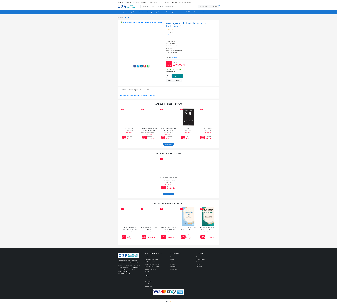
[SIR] (188, 117)
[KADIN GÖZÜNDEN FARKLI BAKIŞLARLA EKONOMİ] (208, 216)
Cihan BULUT (148, 231)
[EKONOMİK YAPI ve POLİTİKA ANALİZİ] (149, 216)
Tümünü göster (169, 144)
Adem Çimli (188, 130)
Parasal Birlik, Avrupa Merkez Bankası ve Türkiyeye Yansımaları (149, 130)
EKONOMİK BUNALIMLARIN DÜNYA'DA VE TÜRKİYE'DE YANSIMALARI (168, 230)
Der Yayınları (168, 184)
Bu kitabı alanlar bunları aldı (168, 203)
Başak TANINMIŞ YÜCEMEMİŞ (148, 132)
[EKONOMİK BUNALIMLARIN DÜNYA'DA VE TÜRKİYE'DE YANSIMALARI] (168, 216)
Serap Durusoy (188, 231)
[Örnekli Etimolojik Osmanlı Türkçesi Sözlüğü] (168, 117)
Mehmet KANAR (168, 132)
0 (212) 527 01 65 (131, 269)
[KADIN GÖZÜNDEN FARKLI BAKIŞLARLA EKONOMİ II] (188, 216)
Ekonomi (174, 57)
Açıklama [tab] (124, 90)
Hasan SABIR (152, 96)
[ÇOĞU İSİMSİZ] (208, 117)
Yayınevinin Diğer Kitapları (168, 104)
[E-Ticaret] (168, 301)
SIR (188, 128)
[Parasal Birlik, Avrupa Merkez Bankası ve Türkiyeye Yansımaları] (149, 117)
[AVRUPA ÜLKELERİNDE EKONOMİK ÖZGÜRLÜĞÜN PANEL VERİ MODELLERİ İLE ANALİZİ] (129, 216)
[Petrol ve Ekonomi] (129, 117)
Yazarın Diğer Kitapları (168, 153)
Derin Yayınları (129, 132)
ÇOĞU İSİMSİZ (208, 128)
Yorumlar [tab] (147, 90)
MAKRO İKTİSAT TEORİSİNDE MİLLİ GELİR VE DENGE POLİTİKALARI (168, 180)
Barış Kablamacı (129, 130)
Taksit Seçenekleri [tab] (135, 90)
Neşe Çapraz (168, 231)
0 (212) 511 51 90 (121, 269)
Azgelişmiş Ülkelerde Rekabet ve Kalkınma (133, 96)
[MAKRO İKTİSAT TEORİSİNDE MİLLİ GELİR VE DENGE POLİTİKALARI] (168, 166)
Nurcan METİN (129, 231)
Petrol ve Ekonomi (129, 128)
